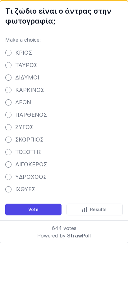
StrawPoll (79, 235)
